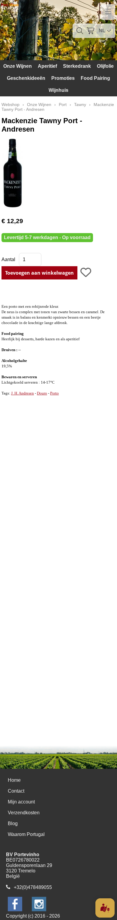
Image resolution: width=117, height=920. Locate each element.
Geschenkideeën (26, 78)
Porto (54, 393)
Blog (13, 823)
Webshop (11, 104)
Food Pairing (95, 78)
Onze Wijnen (17, 66)
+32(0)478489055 (33, 887)
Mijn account (21, 801)
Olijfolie (105, 66)
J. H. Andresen (22, 393)
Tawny (80, 104)
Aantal (8, 259)
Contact (16, 791)
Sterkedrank (77, 66)
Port (63, 104)
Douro (42, 393)
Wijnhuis (58, 90)
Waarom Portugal (26, 834)
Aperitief (47, 66)
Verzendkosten (24, 812)
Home (14, 780)
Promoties (63, 78)
